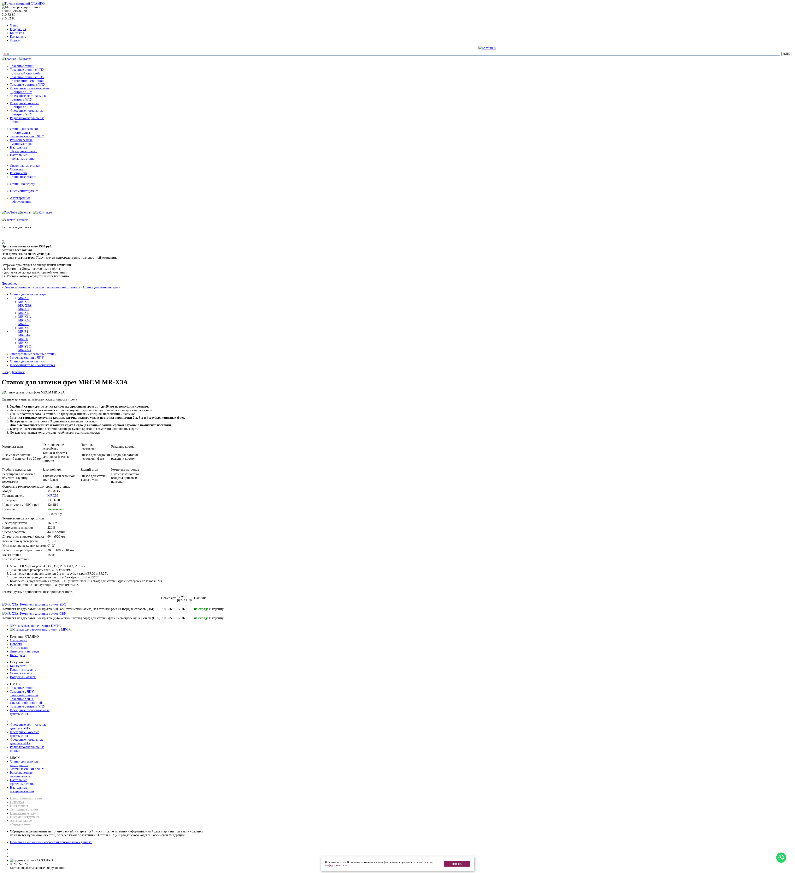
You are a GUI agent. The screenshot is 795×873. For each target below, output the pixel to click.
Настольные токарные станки (23, 156)
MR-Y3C (24, 346)
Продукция (18, 29)
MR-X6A (24, 316)
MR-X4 (23, 342)
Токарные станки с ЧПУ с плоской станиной (27, 71)
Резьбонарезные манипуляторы (21, 141)
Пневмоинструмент (24, 191)
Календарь (17, 655)
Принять (457, 863)
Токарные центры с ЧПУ (27, 84)
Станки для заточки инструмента (24, 130)
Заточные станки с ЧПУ (27, 136)
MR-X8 (23, 328)
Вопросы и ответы (23, 677)
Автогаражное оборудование (20, 199)
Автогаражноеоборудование (21, 822)
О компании (18, 640)
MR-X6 (23, 313)
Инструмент (18, 173)
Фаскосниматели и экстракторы (32, 365)
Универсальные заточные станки (33, 354)
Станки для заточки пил (27, 361)
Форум (15, 40)
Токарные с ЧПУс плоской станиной (24, 693)
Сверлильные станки (25, 165)
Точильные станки (23, 177)
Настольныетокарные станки (22, 789)
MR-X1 (23, 298)
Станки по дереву (22, 184)
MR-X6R (24, 320)
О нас (14, 25)
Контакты (17, 33)
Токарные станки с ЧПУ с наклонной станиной (27, 79)
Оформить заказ (508, 48)
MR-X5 (23, 309)
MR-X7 (23, 324)
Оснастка (16, 169)
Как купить (18, 36)
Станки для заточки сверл (28, 294)
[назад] (6, 372)
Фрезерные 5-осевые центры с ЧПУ (24, 105)
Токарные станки (22, 66)
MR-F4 (23, 331)
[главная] (18, 372)
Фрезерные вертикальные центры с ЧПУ (28, 97)
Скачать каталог (21, 673)
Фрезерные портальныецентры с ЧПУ (26, 741)
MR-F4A (24, 335)
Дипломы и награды (24, 651)
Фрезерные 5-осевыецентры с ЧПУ (24, 733)
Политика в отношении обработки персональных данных (51, 842)
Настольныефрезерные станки (23, 781)
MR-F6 (23, 339)
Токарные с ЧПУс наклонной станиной (26, 700)
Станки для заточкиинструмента (24, 763)
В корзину (54, 514)
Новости (16, 644)
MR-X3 (23, 301)
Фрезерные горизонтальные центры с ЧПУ (29, 90)
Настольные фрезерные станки (23, 149)
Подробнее (9, 283)
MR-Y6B (24, 350)
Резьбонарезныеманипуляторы (21, 774)
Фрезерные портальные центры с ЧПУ (26, 112)
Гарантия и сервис (23, 669)
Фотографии (19, 647)
